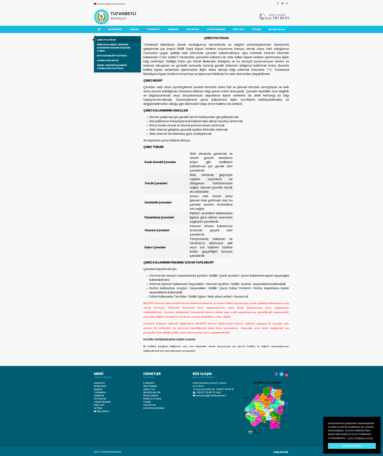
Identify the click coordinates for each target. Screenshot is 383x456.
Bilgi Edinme (278, 29)
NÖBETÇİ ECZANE (152, 398)
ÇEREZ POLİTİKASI (106, 39)
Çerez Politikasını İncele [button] (360, 438)
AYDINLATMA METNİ (107, 60)
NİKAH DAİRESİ (150, 395)
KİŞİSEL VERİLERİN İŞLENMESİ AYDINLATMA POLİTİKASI (112, 67)
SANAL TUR (149, 389)
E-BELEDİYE (148, 382)
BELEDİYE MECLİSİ (151, 392)
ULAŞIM (147, 401)
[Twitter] (282, 3)
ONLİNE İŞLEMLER (216, 29)
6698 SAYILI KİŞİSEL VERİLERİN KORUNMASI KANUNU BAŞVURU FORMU (113, 47)
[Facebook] (278, 3)
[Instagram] (287, 3)
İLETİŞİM (256, 29)
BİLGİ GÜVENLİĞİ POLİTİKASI (112, 55)
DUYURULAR (192, 29)
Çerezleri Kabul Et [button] (352, 446)
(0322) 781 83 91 (225, 389)
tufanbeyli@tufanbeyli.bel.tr (211, 395)
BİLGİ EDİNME (150, 386)
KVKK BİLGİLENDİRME (153, 408)
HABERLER (173, 29)
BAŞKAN (134, 29)
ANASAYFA (99, 382)
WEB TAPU (238, 29)
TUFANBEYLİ (153, 29)
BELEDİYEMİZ (115, 29)
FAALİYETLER (149, 404)
